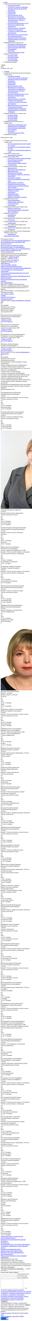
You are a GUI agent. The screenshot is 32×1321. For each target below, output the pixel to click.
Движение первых (13, 190)
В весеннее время (13, 57)
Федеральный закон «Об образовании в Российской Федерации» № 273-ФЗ (13, 247)
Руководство (11, 13)
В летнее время (12, 59)
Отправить (4, 1301)
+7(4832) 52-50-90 (13, 257)
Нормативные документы (15, 182)
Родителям (11, 50)
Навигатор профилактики (16, 189)
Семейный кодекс (15, 250)
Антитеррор (11, 192)
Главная (6, 71)
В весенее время (13, 116)
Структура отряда (13, 203)
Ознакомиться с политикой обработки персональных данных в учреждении (12, 1298)
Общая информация (14, 200)
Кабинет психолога (14, 195)
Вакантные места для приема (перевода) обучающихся (17, 28)
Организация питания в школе (17, 163)
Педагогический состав (15, 15)
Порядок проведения (14, 208)
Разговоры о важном (14, 177)
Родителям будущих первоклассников (19, 158)
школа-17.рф (13, 261)
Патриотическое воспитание (16, 184)
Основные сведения (14, 5)
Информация (12, 215)
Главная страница (6, 1313)
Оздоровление (12, 165)
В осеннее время (13, 60)
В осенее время (12, 120)
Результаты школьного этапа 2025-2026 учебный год (18, 210)
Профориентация (13, 194)
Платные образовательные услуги (18, 23)
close (16, 1259)
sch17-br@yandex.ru (13, 260)
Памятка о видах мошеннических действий (15, 241)
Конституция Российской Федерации (12, 245)
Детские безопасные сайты (16, 52)
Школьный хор (12, 168)
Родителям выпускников (15, 160)
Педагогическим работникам (17, 47)
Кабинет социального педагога (17, 197)
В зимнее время (12, 55)
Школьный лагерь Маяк (11, 236)
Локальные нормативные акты (17, 44)
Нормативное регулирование (17, 46)
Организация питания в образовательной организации (17, 37)
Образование (12, 12)
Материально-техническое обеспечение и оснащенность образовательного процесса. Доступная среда (17, 19)
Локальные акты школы (15, 155)
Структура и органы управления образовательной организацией (18, 7)
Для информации (19, 240)
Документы (11, 10)
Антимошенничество (7, 240)
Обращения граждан (10, 62)
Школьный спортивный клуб (17, 169)
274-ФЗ (23, 242)
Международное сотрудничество (18, 34)
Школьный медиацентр (15, 173)
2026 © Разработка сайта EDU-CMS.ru (12, 1316)
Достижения (11, 205)
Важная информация (14, 161)
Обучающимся (12, 49)
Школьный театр (13, 171)
